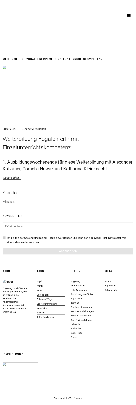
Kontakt (108, 281)
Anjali (39, 281)
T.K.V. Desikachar (45, 317)
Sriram (74, 337)
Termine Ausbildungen (82, 311)
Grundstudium (78, 285)
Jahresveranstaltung (47, 303)
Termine (75, 303)
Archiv (40, 285)
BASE (39, 290)
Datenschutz (111, 290)
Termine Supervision (81, 315)
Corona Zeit (43, 294)
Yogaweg (75, 281)
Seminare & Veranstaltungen (82, 307)
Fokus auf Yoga (45, 299)
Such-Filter (76, 328)
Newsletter (42, 308)
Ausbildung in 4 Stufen (82, 294)
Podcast (41, 312)
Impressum (110, 285)
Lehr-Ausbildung (79, 290)
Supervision (77, 298)
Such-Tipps (77, 333)
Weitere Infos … (12, 177)
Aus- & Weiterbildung (81, 320)
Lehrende (75, 324)
